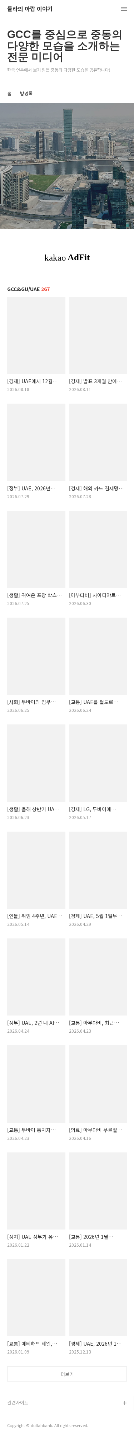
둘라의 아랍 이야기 (30, 9)
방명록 (26, 93)
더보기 (67, 1374)
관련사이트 (18, 1402)
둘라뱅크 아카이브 (25, 1415)
